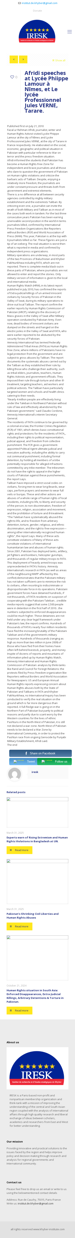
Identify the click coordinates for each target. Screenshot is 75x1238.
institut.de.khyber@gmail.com (39, 3)
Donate (37, 10)
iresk (35, 772)
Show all (60, 60)
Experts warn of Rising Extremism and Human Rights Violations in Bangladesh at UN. (37, 839)
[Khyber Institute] (37, 31)
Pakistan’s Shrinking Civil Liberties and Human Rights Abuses (33, 915)
